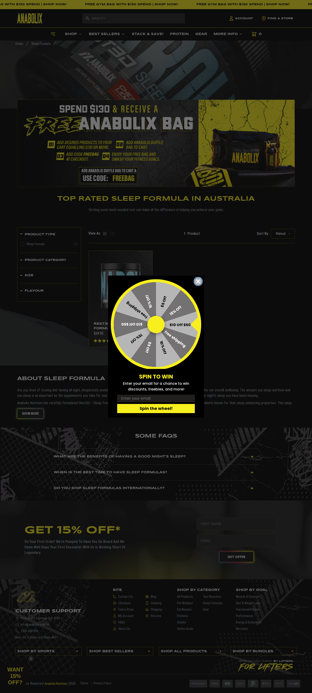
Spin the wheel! (156, 408)
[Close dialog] (198, 281)
